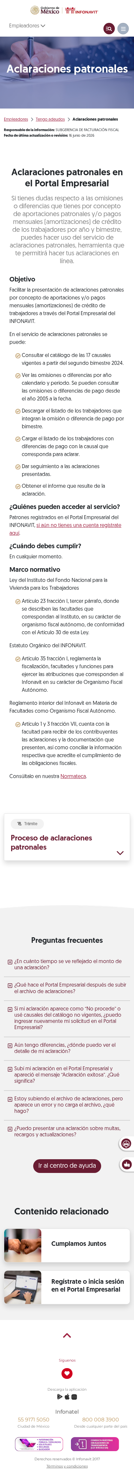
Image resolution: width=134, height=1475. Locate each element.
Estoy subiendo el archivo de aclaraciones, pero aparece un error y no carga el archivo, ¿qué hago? (68, 1105)
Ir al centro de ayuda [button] (67, 1166)
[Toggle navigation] (109, 28)
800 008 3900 (100, 1419)
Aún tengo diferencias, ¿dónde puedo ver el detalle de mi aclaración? (64, 1048)
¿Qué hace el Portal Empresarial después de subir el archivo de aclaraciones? (70, 988)
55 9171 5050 (33, 1419)
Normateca (73, 776)
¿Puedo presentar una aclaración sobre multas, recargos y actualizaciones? (67, 1132)
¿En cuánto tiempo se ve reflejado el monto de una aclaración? (68, 965)
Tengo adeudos (50, 119)
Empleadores (25, 26)
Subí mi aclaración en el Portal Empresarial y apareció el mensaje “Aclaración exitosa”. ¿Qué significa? (66, 1075)
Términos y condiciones (67, 1466)
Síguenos (67, 1360)
